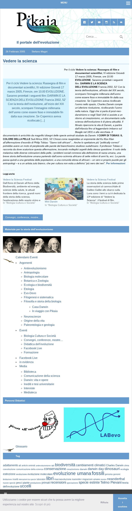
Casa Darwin (40, 306)
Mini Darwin (51, 201)
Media (23, 366)
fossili (98, 473)
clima (126, 465)
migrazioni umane (91, 479)
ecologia (124, 469)
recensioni (58, 482)
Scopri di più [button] (42, 504)
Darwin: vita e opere (36, 380)
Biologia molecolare (36, 276)
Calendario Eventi (27, 257)
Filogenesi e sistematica (38, 297)
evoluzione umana (72, 473)
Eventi (23, 330)
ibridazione (7, 479)
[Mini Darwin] (64, 189)
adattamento (10, 465)
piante (26, 482)
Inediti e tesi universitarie (39, 384)
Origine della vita (34, 320)
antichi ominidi (28, 465)
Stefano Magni (39, 51)
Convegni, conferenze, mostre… (43, 340)
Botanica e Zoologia (36, 280)
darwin (83, 469)
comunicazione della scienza (29, 469)
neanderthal (116, 479)
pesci (19, 482)
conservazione (55, 469)
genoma (109, 474)
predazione (35, 483)
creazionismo (73, 469)
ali (20, 465)
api (52, 465)
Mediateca (30, 392)
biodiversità (65, 465)
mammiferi (77, 479)
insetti (15, 479)
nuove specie (9, 483)
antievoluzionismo (43, 465)
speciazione (72, 483)
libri (50, 478)
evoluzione (21, 474)
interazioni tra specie (27, 479)
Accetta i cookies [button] (122, 502)
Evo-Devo (30, 293)
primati (46, 482)
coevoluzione (9, 469)
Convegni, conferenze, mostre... (22, 217)
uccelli (25, 486)
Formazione (31, 352)
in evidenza (26, 362)
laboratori (41, 479)
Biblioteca (30, 371)
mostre (103, 479)
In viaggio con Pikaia (45, 311)
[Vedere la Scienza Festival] (24, 192)
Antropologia (32, 272)
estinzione (9, 474)
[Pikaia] (38, 33)
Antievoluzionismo (35, 268)
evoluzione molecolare (40, 474)
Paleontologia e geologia (39, 324)
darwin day (96, 469)
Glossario (21, 446)
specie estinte (89, 482)
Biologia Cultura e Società (40, 335)
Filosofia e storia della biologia (42, 301)
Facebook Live (33, 348)
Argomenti (25, 262)
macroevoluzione (62, 479)
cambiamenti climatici (90, 465)
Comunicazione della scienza (42, 375)
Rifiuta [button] (104, 502)
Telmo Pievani (111, 482)
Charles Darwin (114, 465)
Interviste (29, 388)
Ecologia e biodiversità (38, 284)
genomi (116, 474)
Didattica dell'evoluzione (39, 344)
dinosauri (112, 469)
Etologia (29, 289)
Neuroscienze (32, 316)
